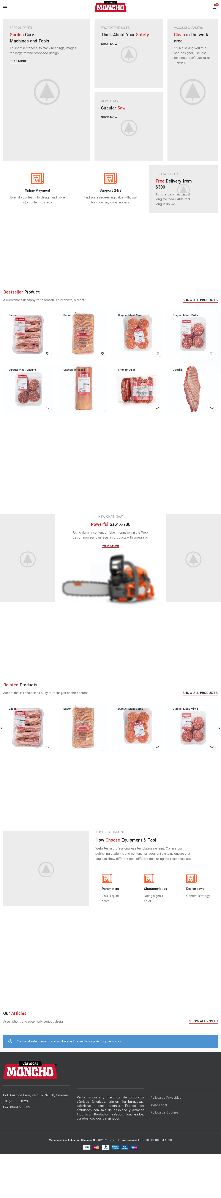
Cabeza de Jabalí (74, 370)
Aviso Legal (159, 1105)
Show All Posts (203, 1021)
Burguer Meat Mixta (185, 315)
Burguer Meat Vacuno (22, 370)
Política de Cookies (164, 1112)
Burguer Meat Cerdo (130, 315)
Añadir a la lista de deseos (48, 353)
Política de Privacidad (166, 1097)
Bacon (13, 315)
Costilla (178, 370)
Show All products (200, 300)
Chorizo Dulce (127, 370)
